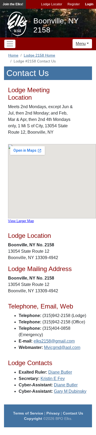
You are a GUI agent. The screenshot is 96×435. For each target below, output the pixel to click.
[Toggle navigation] (9, 44)
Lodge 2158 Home (39, 55)
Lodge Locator (51, 4)
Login (89, 4)
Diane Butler (60, 372)
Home (13, 55)
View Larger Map (21, 221)
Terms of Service (28, 413)
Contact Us (73, 413)
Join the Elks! (13, 4)
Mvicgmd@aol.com (62, 347)
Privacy (53, 413)
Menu (81, 43)
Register (73, 4)
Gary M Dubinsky (70, 391)
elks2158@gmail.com (54, 341)
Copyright (33, 418)
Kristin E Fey (53, 378)
